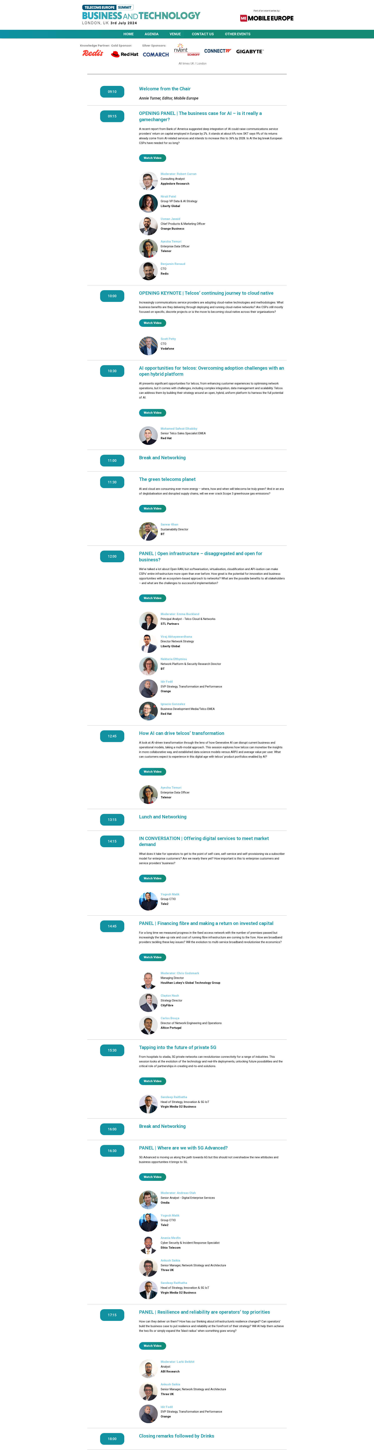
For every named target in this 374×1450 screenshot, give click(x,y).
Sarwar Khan (169, 524)
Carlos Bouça (170, 1018)
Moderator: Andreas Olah (178, 1193)
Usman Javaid (170, 219)
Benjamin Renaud (173, 264)
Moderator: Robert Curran (179, 174)
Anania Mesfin (171, 1238)
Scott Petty (168, 339)
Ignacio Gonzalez (173, 704)
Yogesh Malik (170, 894)
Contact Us (203, 34)
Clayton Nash (170, 995)
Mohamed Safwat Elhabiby (179, 428)
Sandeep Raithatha (174, 1097)
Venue (175, 34)
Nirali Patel (168, 196)
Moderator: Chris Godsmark (180, 973)
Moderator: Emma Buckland (180, 614)
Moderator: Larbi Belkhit (177, 1362)
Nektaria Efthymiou (174, 659)
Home (128, 34)
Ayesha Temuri (171, 241)
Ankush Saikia (170, 1260)
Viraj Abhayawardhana (176, 636)
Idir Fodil (167, 681)
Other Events (238, 34)
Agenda (152, 34)
